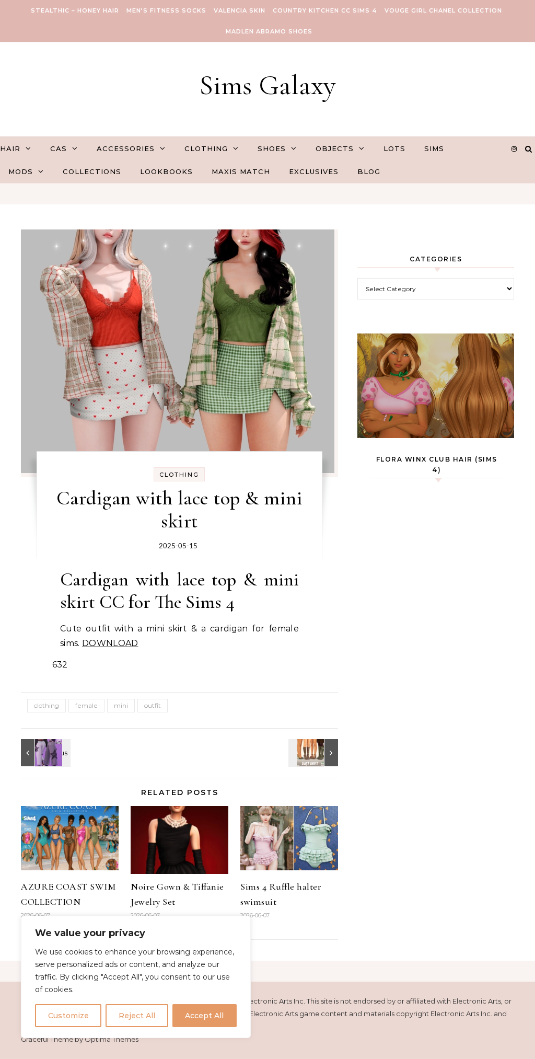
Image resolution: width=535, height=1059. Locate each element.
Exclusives (314, 171)
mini (121, 705)
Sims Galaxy (267, 85)
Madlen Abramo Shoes (269, 31)
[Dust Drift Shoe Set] (314, 752)
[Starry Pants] (44, 752)
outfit (152, 705)
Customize (68, 1015)
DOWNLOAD (110, 643)
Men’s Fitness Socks (166, 10)
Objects (335, 148)
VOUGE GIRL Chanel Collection (443, 10)
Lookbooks (166, 171)
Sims (434, 148)
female (86, 705)
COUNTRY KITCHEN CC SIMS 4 (325, 10)
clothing (46, 705)
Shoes (272, 148)
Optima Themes (111, 1039)
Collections (92, 171)
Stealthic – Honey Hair (75, 10)
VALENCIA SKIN (239, 10)
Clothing (206, 148)
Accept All (204, 1015)
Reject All (137, 1015)
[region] (136, 977)
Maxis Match (241, 171)
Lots (394, 148)
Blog (368, 171)
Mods (20, 171)
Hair (10, 148)
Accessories (126, 148)
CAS (58, 148)
